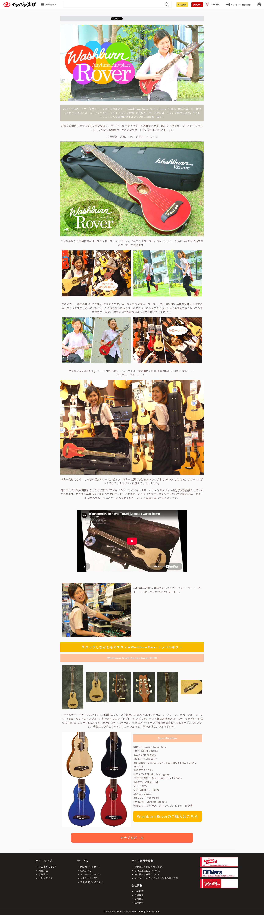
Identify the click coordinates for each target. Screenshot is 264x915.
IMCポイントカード (90, 867)
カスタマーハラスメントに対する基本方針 (156, 878)
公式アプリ (86, 870)
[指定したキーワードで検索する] (167, 5)
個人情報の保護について (147, 874)
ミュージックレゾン (90, 874)
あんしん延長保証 (89, 878)
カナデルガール (132, 837)
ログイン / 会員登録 (241, 5)
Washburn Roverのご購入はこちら (167, 816)
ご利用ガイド (45, 878)
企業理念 (139, 895)
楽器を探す (51, 4)
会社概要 (139, 891)
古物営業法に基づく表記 (147, 870)
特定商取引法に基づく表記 (148, 867)
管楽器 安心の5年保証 (91, 882)
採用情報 (139, 903)
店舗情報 (215, 4)
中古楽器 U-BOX (47, 867)
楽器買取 (43, 870)
